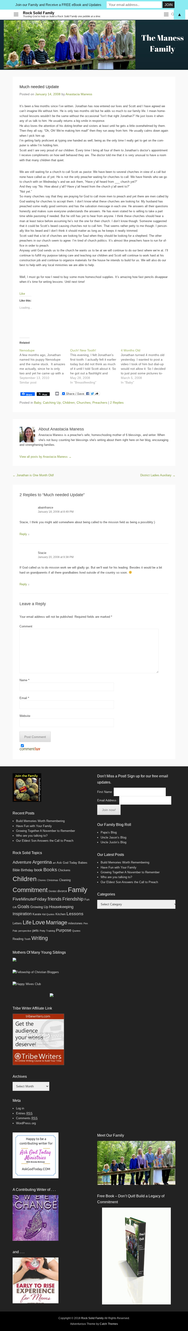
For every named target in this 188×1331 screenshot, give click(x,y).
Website (24, 716)
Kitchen (60, 914)
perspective (24, 930)
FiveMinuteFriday (30, 899)
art (54, 862)
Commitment (30, 890)
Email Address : (107, 800)
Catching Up (52, 402)
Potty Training (47, 930)
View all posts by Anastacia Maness (45, 456)
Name (24, 680)
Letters (17, 923)
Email (24, 698)
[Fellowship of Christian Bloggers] (36, 972)
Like (22, 293)
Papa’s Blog (109, 832)
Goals (23, 906)
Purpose (63, 930)
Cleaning (65, 880)
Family (77, 889)
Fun (86, 899)
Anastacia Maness (79, 94)
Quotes (76, 930)
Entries (24, 1113)
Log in (20, 1108)
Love (38, 922)
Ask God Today (67, 862)
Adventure (22, 862)
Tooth (27, 939)
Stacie (42, 553)
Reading (18, 939)
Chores (42, 880)
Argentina (42, 862)
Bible (16, 870)
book (38, 870)
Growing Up (39, 907)
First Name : (105, 792)
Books (50, 869)
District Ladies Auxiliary (157, 475)
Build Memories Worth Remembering (40, 821)
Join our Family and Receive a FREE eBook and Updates (58, 5)
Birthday (27, 870)
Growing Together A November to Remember (45, 831)
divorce (62, 891)
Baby (37, 402)
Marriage (56, 922)
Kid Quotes (48, 914)
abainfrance (45, 507)
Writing (39, 938)
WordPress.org (26, 1123)
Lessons (74, 913)
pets (35, 930)
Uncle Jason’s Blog (113, 837)
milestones (75, 923)
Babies (82, 862)
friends (54, 898)
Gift (15, 907)
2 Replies (117, 402)
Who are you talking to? (31, 835)
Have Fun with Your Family (34, 826)
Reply (23, 534)
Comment (25, 626)
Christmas (52, 880)
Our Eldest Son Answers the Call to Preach (44, 840)
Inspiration (22, 914)
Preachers (99, 402)
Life (27, 922)
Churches (84, 402)
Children (69, 402)
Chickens (64, 870)
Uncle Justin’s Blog (113, 842)
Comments (27, 1118)
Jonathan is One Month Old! (33, 475)
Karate (37, 914)
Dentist (52, 891)
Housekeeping (61, 907)
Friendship (72, 898)
